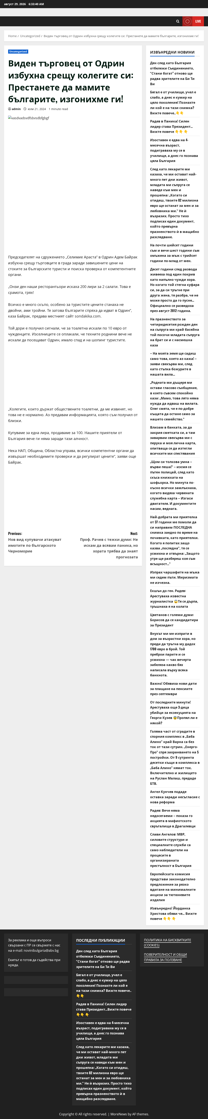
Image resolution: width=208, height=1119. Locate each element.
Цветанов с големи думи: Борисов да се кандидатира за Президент (174, 619)
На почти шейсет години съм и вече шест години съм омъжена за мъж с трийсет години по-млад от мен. (174, 253)
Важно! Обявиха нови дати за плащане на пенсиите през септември (173, 688)
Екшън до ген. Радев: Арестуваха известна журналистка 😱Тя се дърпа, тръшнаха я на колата (174, 598)
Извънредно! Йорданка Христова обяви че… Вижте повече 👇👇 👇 (173, 913)
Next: (109, 545)
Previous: (34, 542)
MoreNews (118, 1114)
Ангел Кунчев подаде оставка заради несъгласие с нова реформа (175, 796)
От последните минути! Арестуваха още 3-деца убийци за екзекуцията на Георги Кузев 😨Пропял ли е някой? (173, 712)
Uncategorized (18, 51)
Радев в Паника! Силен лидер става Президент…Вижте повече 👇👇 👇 (171, 126)
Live (198, 21)
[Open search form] (177, 21)
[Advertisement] (73, 225)
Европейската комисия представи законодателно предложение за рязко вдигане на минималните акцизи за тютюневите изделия (173, 886)
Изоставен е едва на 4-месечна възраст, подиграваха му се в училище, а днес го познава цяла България (174, 150)
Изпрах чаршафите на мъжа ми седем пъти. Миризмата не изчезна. (174, 577)
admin (16, 109)
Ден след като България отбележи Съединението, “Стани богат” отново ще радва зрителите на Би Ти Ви (172, 73)
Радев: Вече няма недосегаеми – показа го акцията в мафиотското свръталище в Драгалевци (173, 818)
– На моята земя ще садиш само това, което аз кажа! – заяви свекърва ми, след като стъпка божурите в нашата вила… (173, 363)
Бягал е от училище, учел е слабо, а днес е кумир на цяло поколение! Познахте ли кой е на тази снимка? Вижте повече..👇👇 (173, 102)
